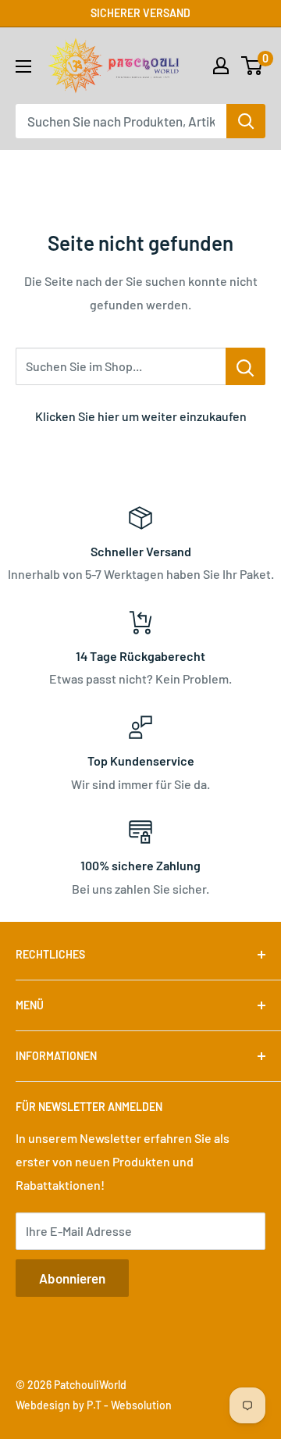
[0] (252, 65)
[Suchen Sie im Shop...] (245, 366)
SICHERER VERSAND (140, 13)
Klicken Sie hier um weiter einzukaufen (141, 416)
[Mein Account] (221, 65)
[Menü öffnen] (23, 66)
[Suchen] (245, 121)
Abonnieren (72, 1278)
